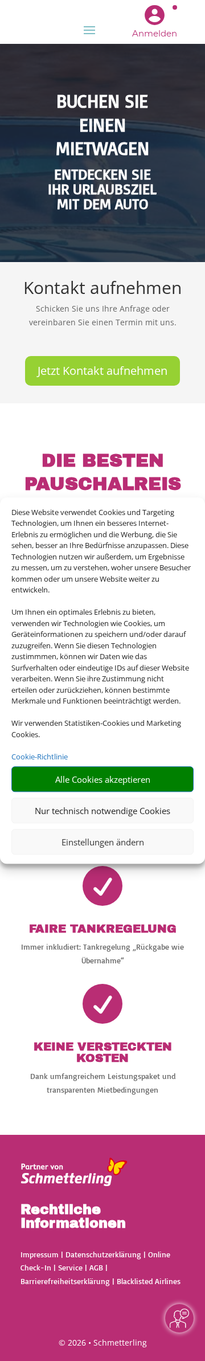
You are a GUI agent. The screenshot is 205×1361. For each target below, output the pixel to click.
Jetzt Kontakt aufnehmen (102, 370)
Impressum (39, 1254)
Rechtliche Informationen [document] (73, 1217)
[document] (102, 191)
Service (70, 1267)
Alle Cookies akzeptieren (102, 779)
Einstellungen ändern (103, 842)
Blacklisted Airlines (149, 1281)
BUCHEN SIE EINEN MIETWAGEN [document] (102, 124)
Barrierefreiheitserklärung (65, 1281)
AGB (96, 1267)
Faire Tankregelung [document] (103, 928)
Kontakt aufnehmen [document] (102, 289)
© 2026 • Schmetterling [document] (103, 1342)
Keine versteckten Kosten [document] (103, 1052)
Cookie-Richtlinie (39, 756)
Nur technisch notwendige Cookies (102, 810)
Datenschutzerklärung (103, 1254)
